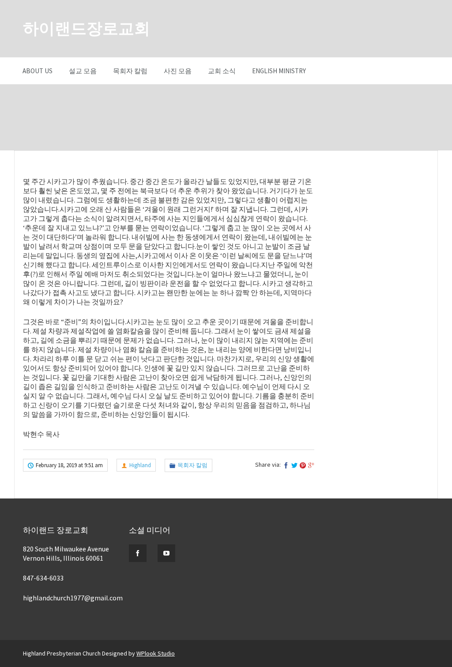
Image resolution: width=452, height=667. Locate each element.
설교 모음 (83, 71)
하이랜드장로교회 (86, 28)
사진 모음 (178, 71)
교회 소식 (222, 71)
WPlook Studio (155, 653)
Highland (140, 465)
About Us (38, 71)
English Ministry (279, 71)
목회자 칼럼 (130, 71)
